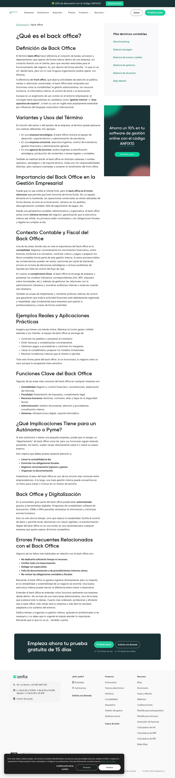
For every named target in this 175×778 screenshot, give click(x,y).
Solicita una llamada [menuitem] (82, 696)
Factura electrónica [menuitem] (114, 688)
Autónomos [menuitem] (80, 688)
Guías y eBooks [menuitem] (144, 694)
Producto (83, 13)
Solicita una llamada (127, 645)
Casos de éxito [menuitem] (112, 724)
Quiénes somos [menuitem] (112, 716)
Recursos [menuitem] (141, 676)
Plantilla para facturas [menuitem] (147, 716)
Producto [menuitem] (109, 676)
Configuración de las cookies (65, 767)
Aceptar (109, 767)
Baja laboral (119, 81)
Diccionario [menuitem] (142, 688)
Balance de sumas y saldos (127, 57)
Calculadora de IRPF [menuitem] (147, 733)
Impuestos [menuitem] (110, 705)
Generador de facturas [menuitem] (148, 722)
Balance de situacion (124, 73)
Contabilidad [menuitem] (111, 699)
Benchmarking (121, 42)
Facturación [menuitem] (111, 683)
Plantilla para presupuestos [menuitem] (150, 711)
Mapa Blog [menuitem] (142, 744)
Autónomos (43, 13)
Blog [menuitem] (139, 683)
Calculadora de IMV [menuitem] (146, 739)
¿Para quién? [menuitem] (78, 676)
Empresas (29, 13)
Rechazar (86, 767)
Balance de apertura (124, 65)
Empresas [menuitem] (79, 683)
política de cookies (108, 761)
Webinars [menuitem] (141, 699)
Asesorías (57, 13)
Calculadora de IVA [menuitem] (146, 727)
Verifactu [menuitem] (109, 694)
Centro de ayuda (25, 699)
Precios (71, 13)
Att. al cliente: (32, 685)
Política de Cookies (128, 771)
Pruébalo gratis (104, 645)
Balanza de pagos (122, 49)
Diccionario (22, 25)
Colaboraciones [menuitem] (145, 705)
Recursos (99, 13)
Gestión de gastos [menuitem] (114, 711)
